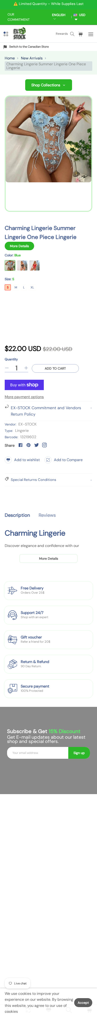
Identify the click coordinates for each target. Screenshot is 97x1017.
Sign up (79, 753)
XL (32, 287)
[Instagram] (44, 445)
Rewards (62, 34)
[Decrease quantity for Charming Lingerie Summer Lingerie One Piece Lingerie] (7, 368)
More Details (19, 246)
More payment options (24, 396)
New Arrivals (32, 58)
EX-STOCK (27, 424)
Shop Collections (45, 85)
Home (10, 58)
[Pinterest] (28, 445)
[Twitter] (36, 445)
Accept (83, 1002)
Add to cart (55, 368)
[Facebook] (20, 445)
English (58, 15)
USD (81, 15)
